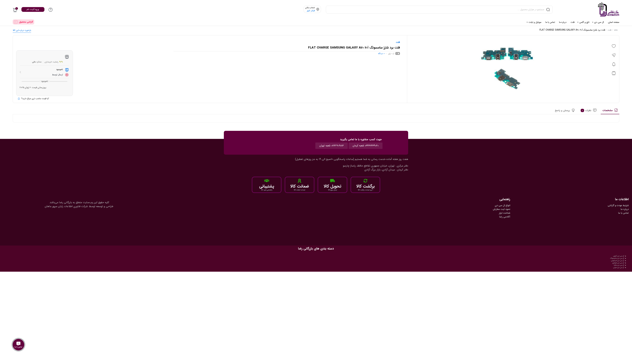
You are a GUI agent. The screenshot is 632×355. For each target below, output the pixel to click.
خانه (616, 30)
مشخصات (607, 110)
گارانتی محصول (26, 22)
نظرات (587, 110)
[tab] (610, 111)
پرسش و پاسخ (562, 110)
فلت (609, 30)
